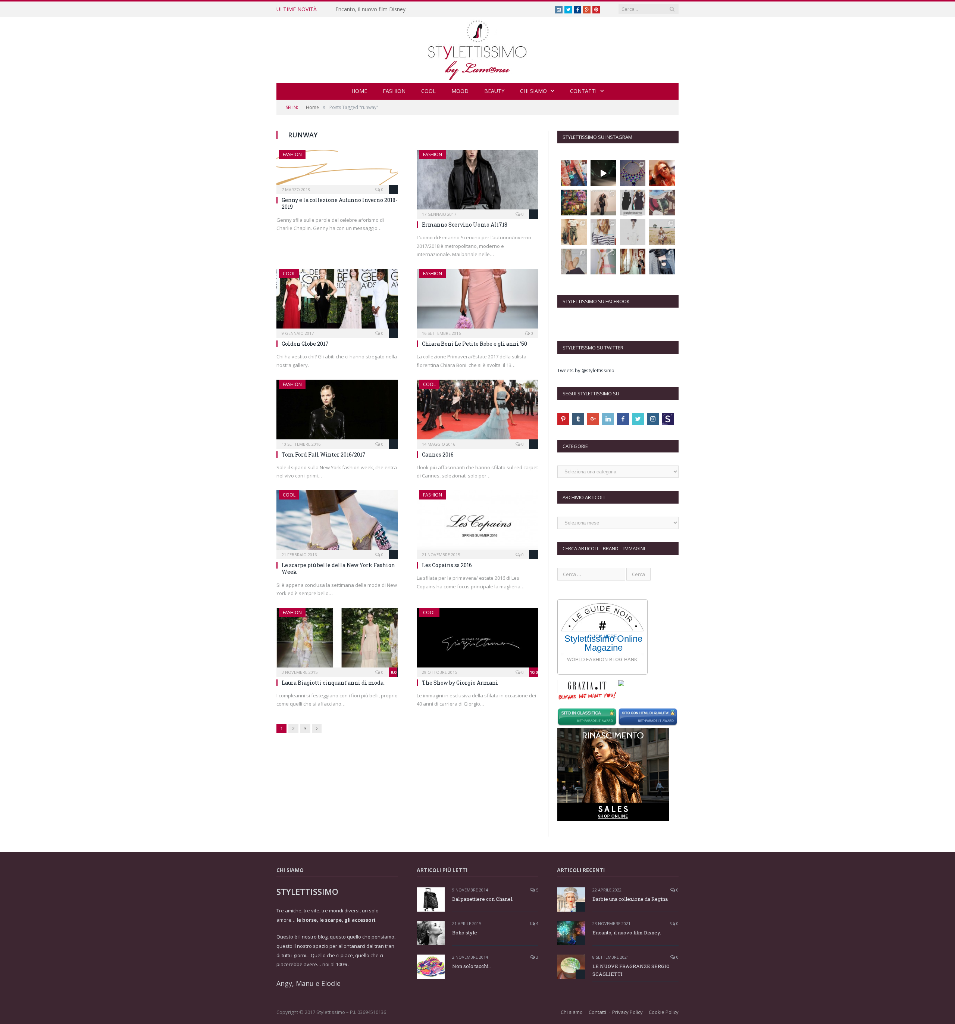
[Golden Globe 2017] (337, 301)
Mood (460, 90)
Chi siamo (533, 90)
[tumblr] (578, 419)
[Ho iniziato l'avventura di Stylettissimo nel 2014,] (603, 202)
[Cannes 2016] (477, 412)
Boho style (464, 932)
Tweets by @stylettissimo (585, 370)
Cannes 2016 (438, 454)
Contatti (583, 90)
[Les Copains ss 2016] (477, 522)
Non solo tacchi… (471, 966)
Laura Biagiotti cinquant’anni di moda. (333, 682)
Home (359, 90)
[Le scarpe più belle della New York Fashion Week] (337, 522)
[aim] (668, 419)
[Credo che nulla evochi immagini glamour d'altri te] (662, 261)
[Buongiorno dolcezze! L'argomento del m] (633, 202)
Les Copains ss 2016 (447, 565)
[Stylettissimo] (477, 48)
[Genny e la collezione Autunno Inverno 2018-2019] (337, 169)
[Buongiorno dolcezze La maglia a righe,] (603, 232)
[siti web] (648, 718)
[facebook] (623, 419)
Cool (428, 90)
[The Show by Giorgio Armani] (477, 640)
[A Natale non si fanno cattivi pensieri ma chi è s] (662, 173)
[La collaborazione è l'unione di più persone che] (603, 261)
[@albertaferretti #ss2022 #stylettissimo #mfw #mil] (603, 173)
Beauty (494, 90)
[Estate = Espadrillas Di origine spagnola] (574, 261)
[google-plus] (593, 419)
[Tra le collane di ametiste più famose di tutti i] (633, 173)
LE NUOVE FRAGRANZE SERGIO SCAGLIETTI (631, 970)
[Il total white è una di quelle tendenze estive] (633, 232)
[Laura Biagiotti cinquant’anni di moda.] (337, 640)
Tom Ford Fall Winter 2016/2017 (324, 454)
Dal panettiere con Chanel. (482, 899)
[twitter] (638, 419)
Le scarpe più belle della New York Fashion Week (338, 568)
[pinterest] (563, 419)
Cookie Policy (664, 1012)
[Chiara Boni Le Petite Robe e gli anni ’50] (477, 301)
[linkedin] (608, 419)
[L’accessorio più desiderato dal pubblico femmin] (574, 173)
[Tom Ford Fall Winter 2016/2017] (337, 412)
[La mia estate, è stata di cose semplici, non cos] (662, 202)
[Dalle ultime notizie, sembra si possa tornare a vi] (662, 232)
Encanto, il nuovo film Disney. (371, 9)
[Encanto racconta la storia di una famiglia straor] (574, 202)
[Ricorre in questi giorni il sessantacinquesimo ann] (633, 261)
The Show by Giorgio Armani (460, 682)
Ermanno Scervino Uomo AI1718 (464, 224)
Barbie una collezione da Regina (630, 899)
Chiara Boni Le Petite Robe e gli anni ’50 (474, 343)
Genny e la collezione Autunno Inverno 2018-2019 (339, 203)
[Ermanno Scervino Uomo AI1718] (477, 182)
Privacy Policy (627, 1012)
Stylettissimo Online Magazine (603, 643)
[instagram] (653, 419)
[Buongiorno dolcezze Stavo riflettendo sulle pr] (574, 232)
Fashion (394, 90)
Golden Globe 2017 (305, 343)
